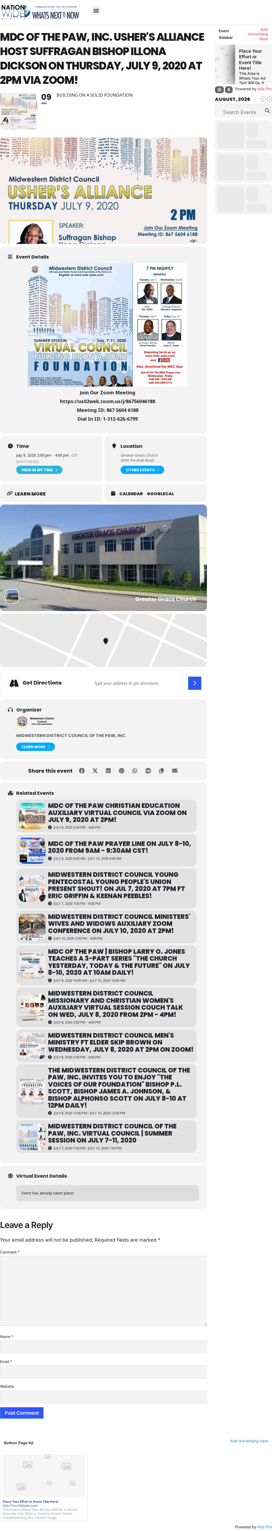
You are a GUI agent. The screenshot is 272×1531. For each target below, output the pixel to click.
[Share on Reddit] (148, 770)
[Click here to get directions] (194, 683)
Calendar (131, 494)
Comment (10, 1252)
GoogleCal (160, 494)
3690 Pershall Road (137, 460)
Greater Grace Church (139, 455)
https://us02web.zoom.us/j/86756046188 (107, 401)
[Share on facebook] (81, 770)
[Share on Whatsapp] (135, 770)
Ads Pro (265, 1527)
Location (131, 446)
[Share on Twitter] (95, 770)
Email (6, 1361)
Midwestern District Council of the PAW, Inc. (71, 735)
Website (7, 1386)
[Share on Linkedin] (108, 770)
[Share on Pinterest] (121, 770)
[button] (96, 10)
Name (6, 1336)
